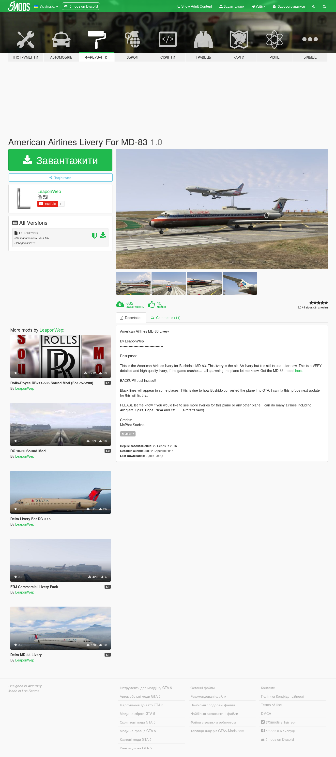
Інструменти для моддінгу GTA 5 (146, 687)
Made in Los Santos (23, 690)
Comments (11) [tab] (167, 317)
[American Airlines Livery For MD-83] (222, 209)
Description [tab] (132, 317)
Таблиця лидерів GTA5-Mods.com (217, 730)
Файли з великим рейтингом (213, 722)
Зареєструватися (291, 6)
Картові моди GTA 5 (136, 739)
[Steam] (45, 196)
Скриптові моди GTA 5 (137, 722)
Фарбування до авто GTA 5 (141, 704)
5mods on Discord (279, 739)
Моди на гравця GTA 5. (138, 730)
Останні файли (202, 687)
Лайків (161, 306)
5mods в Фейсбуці (280, 730)
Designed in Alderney (25, 685)
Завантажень (135, 306)
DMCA (266, 713)
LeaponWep (49, 191)
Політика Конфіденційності (282, 696)
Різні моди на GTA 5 (136, 747)
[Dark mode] (314, 6)
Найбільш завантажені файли (214, 713)
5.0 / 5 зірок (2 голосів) (313, 307)
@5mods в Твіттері (280, 722)
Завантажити (233, 6)
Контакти (268, 687)
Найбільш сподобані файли (212, 704)
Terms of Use (271, 704)
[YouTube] (39, 196)
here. (299, 370)
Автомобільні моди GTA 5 (140, 696)
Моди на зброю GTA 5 (137, 713)
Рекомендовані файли (208, 696)
